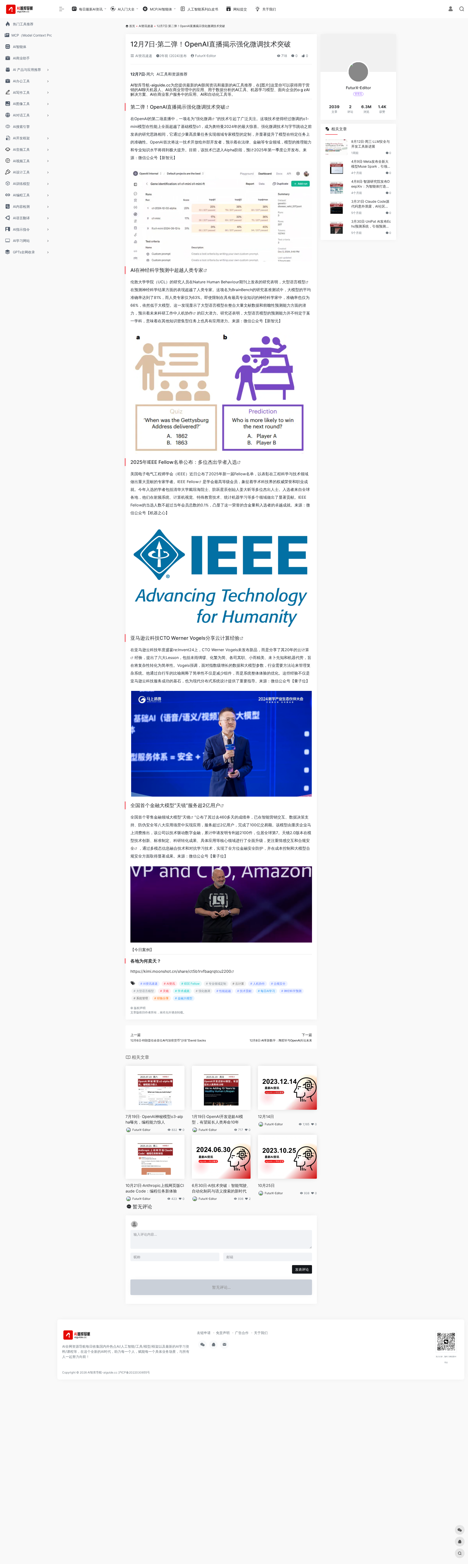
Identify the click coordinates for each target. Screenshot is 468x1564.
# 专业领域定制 (216, 983)
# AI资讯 (169, 983)
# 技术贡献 (244, 991)
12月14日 (266, 1116)
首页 (132, 26)
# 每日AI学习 (266, 991)
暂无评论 (142, 1207)
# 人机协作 (257, 983)
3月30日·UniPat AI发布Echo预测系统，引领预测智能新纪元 (371, 224)
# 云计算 (238, 983)
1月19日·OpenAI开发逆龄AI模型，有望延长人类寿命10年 (217, 1119)
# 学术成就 (182, 991)
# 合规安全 (278, 983)
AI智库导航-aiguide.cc (150, 85)
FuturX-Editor (205, 56)
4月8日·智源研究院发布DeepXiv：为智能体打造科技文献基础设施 (370, 184)
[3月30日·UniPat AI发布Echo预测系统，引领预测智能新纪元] (336, 227)
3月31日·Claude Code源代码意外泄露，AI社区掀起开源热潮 (370, 204)
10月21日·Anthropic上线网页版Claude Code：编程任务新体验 (155, 1188)
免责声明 (223, 1333)
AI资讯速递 (146, 26)
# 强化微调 (203, 991)
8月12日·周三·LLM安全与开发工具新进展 (370, 143)
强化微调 (204, 118)
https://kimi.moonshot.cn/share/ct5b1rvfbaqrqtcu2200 (180, 971)
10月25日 (266, 1185)
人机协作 (185, 313)
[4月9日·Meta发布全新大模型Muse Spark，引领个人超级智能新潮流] (336, 167)
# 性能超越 (223, 991)
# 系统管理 (141, 998)
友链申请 (204, 1333)
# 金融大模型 (183, 998)
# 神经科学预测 (291, 991)
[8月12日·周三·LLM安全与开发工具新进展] (336, 147)
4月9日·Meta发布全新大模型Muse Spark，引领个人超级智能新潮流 (371, 164)
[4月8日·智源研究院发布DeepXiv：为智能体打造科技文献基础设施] (336, 187)
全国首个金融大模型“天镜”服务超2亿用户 (175, 805)
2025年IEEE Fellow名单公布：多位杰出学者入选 (183, 462)
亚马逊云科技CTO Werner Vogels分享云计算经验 (185, 638)
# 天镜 (164, 991)
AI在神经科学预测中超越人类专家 (166, 270)
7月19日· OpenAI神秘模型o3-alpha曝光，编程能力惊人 (154, 1119)
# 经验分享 (161, 998)
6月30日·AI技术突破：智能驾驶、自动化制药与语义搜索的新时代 (221, 1188)
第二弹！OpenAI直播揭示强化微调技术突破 (177, 107)
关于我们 (261, 1333)
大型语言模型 (293, 281)
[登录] (450, 9)
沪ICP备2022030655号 (134, 1372)
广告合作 (242, 1333)
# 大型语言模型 (144, 991)
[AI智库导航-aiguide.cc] (84, 1336)
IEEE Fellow (187, 481)
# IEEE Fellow (190, 983)
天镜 (186, 817)
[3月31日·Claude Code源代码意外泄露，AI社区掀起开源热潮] (336, 207)
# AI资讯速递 (148, 983)
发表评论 (302, 1269)
